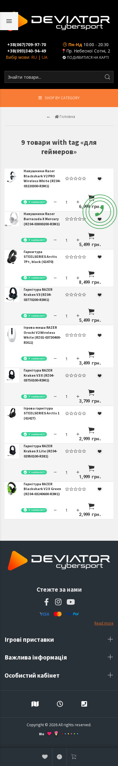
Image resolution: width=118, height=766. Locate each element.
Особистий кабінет (33, 675)
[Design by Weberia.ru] (56, 734)
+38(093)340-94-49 (26, 51)
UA (45, 57)
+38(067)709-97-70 (26, 44)
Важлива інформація (36, 657)
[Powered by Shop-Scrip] (70, 734)
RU (34, 57)
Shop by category (62, 97)
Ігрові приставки (30, 639)
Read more (103, 623)
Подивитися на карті (87, 57)
